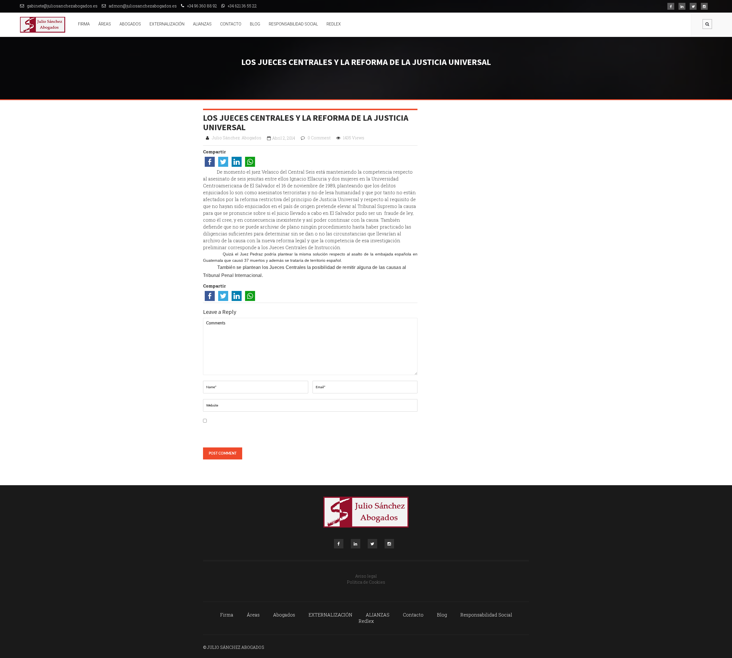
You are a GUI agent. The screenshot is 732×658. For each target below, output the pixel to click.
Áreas (104, 24)
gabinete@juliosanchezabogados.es (62, 6)
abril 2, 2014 (283, 138)
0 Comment (319, 137)
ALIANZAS (202, 24)
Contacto (230, 24)
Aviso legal (366, 576)
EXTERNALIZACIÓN (167, 24)
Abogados (130, 24)
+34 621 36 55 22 (242, 6)
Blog (255, 24)
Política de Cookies (366, 582)
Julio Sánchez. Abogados (236, 137)
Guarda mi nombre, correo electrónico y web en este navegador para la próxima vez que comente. (254, 431)
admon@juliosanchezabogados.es (143, 6)
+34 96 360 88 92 (202, 6)
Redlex (334, 24)
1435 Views (353, 137)
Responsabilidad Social (293, 24)
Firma (84, 24)
